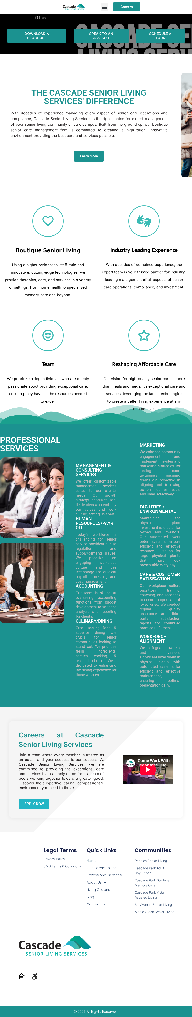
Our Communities (101, 868)
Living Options (98, 889)
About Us (94, 882)
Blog (90, 897)
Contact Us (96, 904)
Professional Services (104, 875)
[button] (104, 7)
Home (92, 860)
